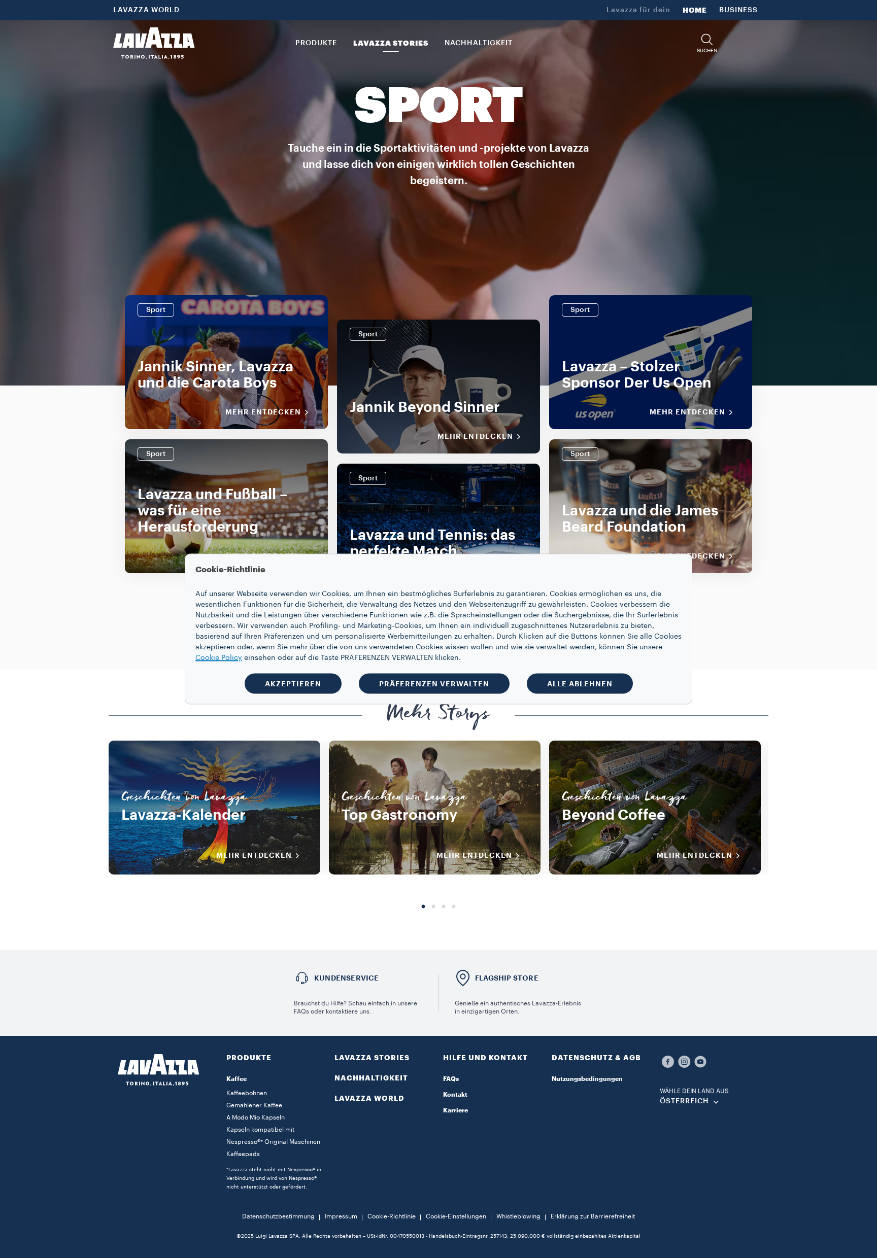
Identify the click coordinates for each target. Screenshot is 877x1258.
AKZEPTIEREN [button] (293, 683)
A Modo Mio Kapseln (255, 1117)
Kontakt (455, 1095)
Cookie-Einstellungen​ (456, 1216)
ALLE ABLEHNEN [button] (580, 683)
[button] (707, 43)
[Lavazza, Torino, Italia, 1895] (153, 43)
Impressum (341, 1216)
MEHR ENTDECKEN (254, 855)
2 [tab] (433, 907)
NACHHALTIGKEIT (371, 1077)
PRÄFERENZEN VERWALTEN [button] (434, 683)
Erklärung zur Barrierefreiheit (593, 1216)
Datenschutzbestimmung (278, 1216)
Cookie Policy (218, 657)
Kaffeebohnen (246, 1093)
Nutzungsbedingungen (587, 1079)
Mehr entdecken (263, 411)
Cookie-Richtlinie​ (391, 1216)
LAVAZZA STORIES (372, 1057)
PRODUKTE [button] (316, 43)
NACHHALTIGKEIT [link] (479, 43)
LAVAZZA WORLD (146, 10)
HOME (695, 10)
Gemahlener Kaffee (254, 1105)
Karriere (455, 1110)
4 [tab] (454, 907)
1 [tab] (423, 907)
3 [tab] (443, 907)
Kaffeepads (243, 1154)
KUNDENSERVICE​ (346, 978)
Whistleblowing (518, 1216)
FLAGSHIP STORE (506, 978)
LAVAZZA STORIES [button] (390, 43)
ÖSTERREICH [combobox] (684, 1101)
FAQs (451, 1079)
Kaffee (236, 1079)
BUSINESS (738, 10)
